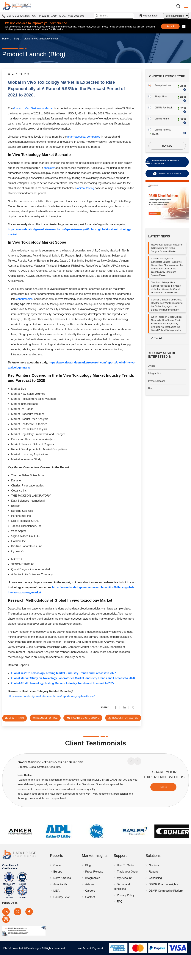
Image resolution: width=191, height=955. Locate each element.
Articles (89, 884)
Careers (90, 890)
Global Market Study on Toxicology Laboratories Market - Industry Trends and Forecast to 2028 (73, 678)
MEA (56, 890)
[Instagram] (6, 919)
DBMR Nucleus (163, 129)
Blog (16, 38)
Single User (161, 96)
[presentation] (131, 761)
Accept (170, 26)
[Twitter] (133, 707)
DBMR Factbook (164, 107)
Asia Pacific (60, 884)
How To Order (125, 865)
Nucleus (154, 865)
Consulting (155, 877)
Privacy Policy (125, 895)
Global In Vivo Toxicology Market (33, 108)
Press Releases (156, 381)
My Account (124, 877)
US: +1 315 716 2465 (18, 16)
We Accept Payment (91, 948)
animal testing (85, 188)
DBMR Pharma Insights (163, 884)
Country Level (61, 897)
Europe (57, 871)
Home (5, 38)
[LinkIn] (124, 707)
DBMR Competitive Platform (166, 890)
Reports (154, 871)
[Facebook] (116, 707)
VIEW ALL (157, 338)
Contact (90, 897)
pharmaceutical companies (83, 136)
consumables (24, 298)
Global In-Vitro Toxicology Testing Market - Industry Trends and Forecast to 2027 (63, 673)
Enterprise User (163, 85)
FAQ (120, 901)
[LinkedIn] (6, 911)
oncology (49, 167)
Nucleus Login (150, 15)
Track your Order (127, 871)
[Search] (179, 6)
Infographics (155, 373)
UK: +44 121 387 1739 (44, 16)
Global (57, 865)
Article (151, 365)
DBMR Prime (162, 118)
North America (62, 877)
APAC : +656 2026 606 (71, 16)
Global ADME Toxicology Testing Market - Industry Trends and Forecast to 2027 (62, 683)
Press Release (94, 871)
